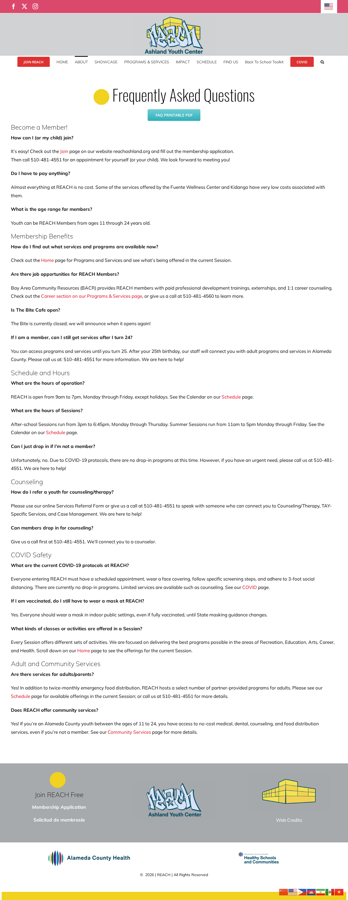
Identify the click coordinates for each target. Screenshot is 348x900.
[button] (322, 61)
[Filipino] (302, 891)
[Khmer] (311, 891)
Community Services (129, 732)
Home (47, 260)
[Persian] (320, 891)
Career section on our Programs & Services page (91, 296)
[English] (329, 6)
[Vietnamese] (339, 891)
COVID (249, 587)
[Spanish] (330, 891)
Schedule (231, 397)
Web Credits (289, 820)
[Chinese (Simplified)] (283, 891)
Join (64, 151)
